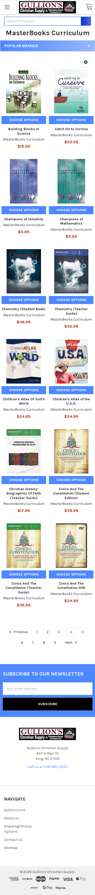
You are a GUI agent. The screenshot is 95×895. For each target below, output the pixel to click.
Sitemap (11, 848)
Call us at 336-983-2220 (47, 767)
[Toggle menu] (7, 7)
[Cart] (89, 7)
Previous (20, 632)
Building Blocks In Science (23, 131)
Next (69, 643)
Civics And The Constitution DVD (71, 585)
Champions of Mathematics (71, 221)
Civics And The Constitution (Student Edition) (71, 493)
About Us (11, 818)
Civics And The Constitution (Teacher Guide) (24, 587)
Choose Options (24, 120)
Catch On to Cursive (71, 129)
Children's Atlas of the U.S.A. (71, 401)
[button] (86, 62)
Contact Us (13, 840)
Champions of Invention (23, 219)
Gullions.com (14, 810)
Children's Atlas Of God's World (24, 401)
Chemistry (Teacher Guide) (71, 311)
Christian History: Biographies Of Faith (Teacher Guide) (24, 493)
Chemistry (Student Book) (24, 309)
